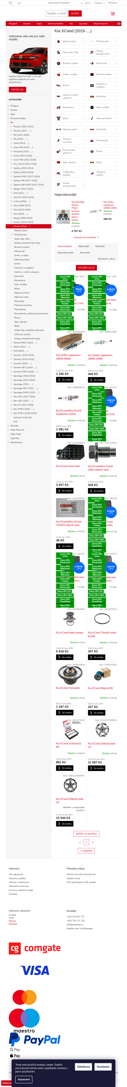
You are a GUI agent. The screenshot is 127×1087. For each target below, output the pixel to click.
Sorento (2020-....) (22, 363)
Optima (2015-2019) (23, 172)
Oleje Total (15, 434)
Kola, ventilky (20, 284)
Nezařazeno (16, 442)
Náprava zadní (21, 297)
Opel (12, 114)
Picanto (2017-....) (22, 130)
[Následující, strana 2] (86, 842)
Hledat (75, 13)
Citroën (14, 110)
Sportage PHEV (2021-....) (26, 392)
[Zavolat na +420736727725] (13, 3)
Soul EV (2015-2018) (23, 197)
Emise (17, 263)
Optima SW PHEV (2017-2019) (28, 184)
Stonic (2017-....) (21, 346)
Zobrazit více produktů (85, 237)
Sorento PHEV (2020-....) (25, 371)
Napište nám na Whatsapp (80, 928)
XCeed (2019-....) (22, 226)
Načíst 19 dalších (86, 834)
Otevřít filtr (86, 268)
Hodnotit (13, 924)
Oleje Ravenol (17, 430)
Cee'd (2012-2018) (22, 155)
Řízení (17, 317)
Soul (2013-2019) (22, 209)
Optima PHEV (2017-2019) (26, 176)
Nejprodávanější (66, 252)
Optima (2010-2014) (23, 168)
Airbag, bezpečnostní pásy (27, 243)
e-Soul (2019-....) (21, 201)
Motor (17, 288)
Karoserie (19, 276)
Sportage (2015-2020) (24, 380)
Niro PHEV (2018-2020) (25, 413)
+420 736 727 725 (76, 920)
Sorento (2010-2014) (23, 355)
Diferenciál (19, 251)
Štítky (17, 326)
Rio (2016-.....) (20, 139)
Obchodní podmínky (59, 3)
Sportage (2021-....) (23, 384)
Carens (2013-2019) (23, 222)
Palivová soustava (23, 305)
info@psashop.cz (75, 924)
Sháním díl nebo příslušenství (81, 874)
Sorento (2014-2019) (23, 359)
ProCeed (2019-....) (23, 151)
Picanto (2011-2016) (23, 126)
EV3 (15, 421)
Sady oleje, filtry (22, 239)
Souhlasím (103, 1066)
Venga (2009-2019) (23, 218)
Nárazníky (19, 301)
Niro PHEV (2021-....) (23, 409)
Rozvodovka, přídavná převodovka (31, 313)
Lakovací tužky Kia (22, 417)
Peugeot (14, 105)
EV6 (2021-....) (20, 193)
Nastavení (24, 1079)
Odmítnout (83, 1066)
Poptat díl (17, 89)
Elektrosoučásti (21, 259)
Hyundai (14, 425)
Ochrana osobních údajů (21, 890)
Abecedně (85, 252)
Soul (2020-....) (20, 214)
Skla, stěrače (20, 322)
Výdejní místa (73, 878)
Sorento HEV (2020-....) (25, 367)
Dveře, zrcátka (21, 255)
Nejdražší (100, 246)
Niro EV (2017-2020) (23, 405)
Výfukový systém (22, 334)
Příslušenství (20, 234)
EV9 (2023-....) (20, 351)
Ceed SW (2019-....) (23, 147)
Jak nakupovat (16, 874)
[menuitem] (13, 23)
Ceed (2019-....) (21, 143)
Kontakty (13, 894)
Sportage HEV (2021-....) (25, 388)
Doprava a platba (17, 878)
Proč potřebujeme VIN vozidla (81, 882)
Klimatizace (19, 280)
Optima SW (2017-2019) (25, 180)
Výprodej (14, 438)
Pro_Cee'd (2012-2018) (25, 164)
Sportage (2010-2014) (24, 376)
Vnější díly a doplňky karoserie (29, 330)
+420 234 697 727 (76, 916)
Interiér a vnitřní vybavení (26, 272)
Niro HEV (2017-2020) (24, 396)
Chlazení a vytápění (24, 268)
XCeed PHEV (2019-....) (25, 342)
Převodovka (20, 309)
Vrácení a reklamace (19, 882)
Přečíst (12, 921)
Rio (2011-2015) (21, 135)
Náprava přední (22, 292)
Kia (11, 122)
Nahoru (87, 851)
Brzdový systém (22, 247)
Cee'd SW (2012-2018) (24, 159)
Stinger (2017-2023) (23, 189)
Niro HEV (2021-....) (23, 401)
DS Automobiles (18, 118)
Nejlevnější (83, 246)
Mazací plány (20, 230)
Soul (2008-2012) (22, 205)
